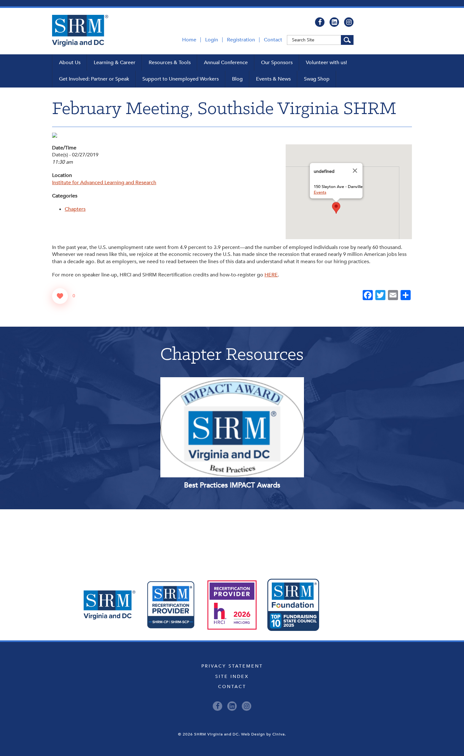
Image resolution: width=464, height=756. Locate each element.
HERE (271, 274)
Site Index (232, 677)
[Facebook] (319, 22)
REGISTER (260, 399)
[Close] (355, 170)
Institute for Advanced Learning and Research (104, 182)
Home (189, 39)
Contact (273, 39)
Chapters (75, 209)
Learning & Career (114, 62)
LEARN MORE (203, 399)
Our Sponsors (277, 62)
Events (320, 192)
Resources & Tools (170, 62)
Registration (241, 39)
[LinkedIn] (334, 22)
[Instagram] (349, 22)
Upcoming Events (232, 537)
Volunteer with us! (326, 62)
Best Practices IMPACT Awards (232, 485)
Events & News (273, 79)
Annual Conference (226, 62)
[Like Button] (60, 296)
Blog (237, 79)
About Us (69, 62)
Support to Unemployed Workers (180, 79)
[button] (336, 208)
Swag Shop (317, 79)
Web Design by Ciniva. (263, 734)
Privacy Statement (232, 666)
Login (211, 39)
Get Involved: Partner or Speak (94, 79)
